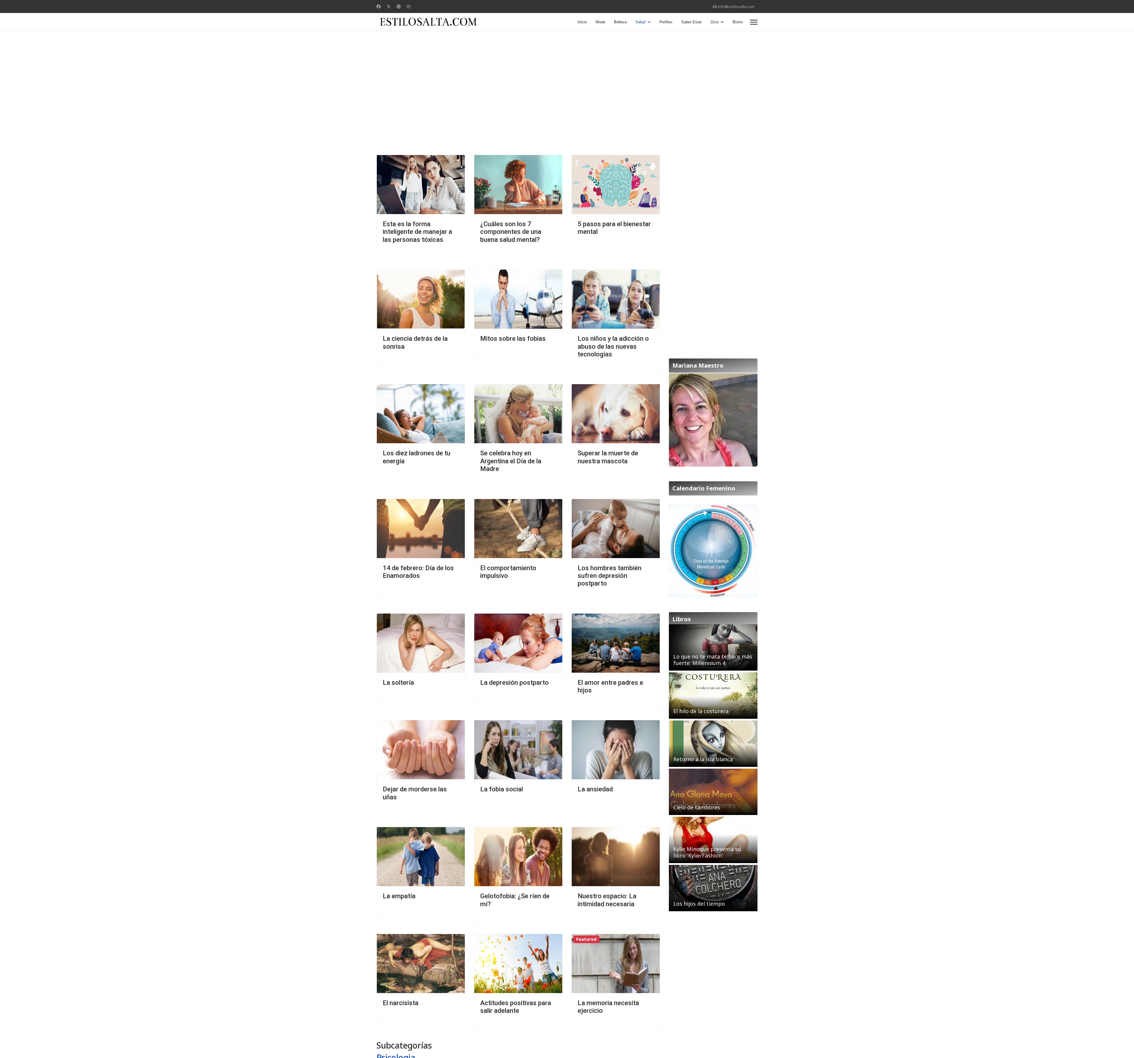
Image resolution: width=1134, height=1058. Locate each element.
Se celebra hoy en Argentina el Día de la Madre (510, 460)
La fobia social (501, 789)
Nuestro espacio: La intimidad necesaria (607, 899)
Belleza (620, 22)
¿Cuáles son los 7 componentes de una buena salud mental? (510, 231)
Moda (600, 22)
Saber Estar (691, 22)
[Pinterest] (399, 6)
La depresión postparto (514, 682)
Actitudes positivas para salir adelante (515, 1006)
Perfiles (665, 22)
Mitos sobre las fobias (513, 338)
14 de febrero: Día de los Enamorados (418, 571)
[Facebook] (379, 6)
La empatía (399, 896)
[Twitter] (389, 6)
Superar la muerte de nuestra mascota (608, 456)
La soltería (398, 682)
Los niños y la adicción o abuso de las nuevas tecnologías (613, 346)
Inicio (582, 22)
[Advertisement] (567, 78)
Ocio (714, 22)
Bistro (738, 22)
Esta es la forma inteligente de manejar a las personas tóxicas (417, 231)
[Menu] (753, 22)
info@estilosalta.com (736, 6)
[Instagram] (408, 6)
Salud (640, 22)
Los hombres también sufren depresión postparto (609, 575)
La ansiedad (595, 789)
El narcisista (400, 1003)
